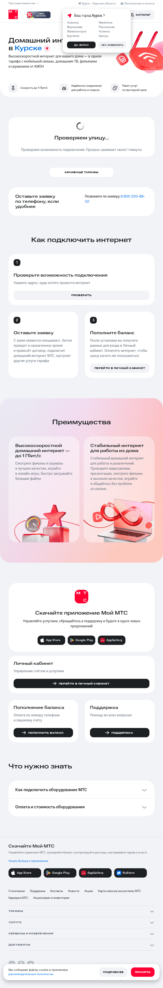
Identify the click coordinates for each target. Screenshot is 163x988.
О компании (16, 891)
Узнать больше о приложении (28, 861)
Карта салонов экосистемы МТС (119, 891)
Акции (88, 891)
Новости (73, 891)
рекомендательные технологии (30, 974)
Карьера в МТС (18, 898)
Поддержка (37, 891)
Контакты (56, 891)
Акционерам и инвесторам (51, 898)
